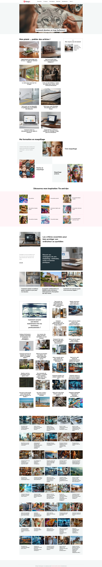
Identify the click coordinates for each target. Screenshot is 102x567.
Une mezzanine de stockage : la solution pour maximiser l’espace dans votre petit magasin (41, 376)
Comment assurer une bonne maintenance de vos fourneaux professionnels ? (34, 324)
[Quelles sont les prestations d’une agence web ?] (26, 382)
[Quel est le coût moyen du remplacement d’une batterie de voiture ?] (76, 368)
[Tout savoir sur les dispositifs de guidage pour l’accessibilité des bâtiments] (29, 96)
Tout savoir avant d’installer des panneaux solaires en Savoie (51, 108)
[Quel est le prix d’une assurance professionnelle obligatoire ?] (51, 49)
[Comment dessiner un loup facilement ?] (51, 18)
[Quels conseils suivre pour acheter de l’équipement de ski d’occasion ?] (59, 368)
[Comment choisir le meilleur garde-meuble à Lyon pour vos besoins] (29, 279)
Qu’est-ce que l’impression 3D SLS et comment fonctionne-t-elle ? (64, 428)
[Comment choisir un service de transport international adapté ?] (76, 385)
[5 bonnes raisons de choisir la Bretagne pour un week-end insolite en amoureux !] (51, 454)
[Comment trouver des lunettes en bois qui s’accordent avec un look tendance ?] (76, 488)
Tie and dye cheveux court (76, 208)
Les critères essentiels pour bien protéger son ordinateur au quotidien (55, 239)
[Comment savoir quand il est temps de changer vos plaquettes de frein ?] (64, 471)
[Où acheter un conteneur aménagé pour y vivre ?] (25, 540)
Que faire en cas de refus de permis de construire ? (25, 444)
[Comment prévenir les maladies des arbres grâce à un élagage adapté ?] (26, 364)
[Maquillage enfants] (75, 173)
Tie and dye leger (54, 219)
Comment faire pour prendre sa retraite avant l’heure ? (25, 495)
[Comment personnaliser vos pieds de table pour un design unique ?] (59, 331)
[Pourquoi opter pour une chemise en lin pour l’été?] (64, 507)
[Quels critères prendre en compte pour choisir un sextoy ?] (38, 420)
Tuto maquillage (71, 149)
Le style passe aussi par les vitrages (29, 83)
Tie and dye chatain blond (33, 208)
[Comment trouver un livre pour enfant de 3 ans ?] (76, 507)
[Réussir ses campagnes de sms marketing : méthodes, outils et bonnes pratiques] (72, 258)
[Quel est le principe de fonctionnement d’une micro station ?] (25, 507)
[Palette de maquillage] (27, 169)
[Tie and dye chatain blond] (23, 209)
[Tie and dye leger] (45, 220)
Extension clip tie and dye (55, 208)
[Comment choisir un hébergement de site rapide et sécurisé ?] (29, 120)
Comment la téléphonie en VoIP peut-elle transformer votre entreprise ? (38, 548)
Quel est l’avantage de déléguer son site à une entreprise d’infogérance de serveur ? (64, 531)
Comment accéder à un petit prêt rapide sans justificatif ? (38, 478)
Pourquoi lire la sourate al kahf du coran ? (76, 444)
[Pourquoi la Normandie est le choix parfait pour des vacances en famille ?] (26, 403)
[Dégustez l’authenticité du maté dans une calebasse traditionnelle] (76, 522)
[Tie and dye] (23, 199)
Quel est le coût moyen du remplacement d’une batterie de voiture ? (74, 359)
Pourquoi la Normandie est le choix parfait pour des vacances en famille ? (25, 394)
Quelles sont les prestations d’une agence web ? (25, 375)
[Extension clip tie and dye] (45, 209)
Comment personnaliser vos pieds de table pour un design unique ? (58, 323)
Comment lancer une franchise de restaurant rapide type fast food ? (25, 462)
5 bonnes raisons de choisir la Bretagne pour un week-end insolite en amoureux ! (51, 463)
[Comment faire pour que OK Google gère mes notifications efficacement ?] (59, 349)
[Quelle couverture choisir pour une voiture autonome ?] (76, 311)
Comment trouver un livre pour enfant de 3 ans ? (76, 514)
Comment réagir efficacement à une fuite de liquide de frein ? (38, 496)
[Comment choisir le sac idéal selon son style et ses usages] (69, 48)
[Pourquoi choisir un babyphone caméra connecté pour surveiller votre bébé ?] (64, 437)
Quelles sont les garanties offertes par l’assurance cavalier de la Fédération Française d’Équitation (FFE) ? (76, 549)
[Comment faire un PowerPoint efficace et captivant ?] (51, 437)
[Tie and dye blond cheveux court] (67, 220)
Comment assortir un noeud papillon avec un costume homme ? (50, 548)
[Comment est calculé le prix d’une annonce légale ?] (72, 279)
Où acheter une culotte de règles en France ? (37, 529)
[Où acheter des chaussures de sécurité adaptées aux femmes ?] (25, 420)
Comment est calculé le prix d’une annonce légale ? (71, 289)
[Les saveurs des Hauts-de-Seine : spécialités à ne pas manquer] (43, 345)
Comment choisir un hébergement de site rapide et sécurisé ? (29, 131)
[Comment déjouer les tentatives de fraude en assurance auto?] (25, 522)
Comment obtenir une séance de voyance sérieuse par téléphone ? (63, 462)
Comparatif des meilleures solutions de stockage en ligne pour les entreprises (51, 131)
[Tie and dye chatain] (23, 220)
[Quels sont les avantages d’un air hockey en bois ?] (51, 522)
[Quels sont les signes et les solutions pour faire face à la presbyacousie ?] (64, 540)
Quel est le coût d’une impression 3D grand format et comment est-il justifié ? (51, 479)
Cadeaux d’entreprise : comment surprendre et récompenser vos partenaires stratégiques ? (25, 337)
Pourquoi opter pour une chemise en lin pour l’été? (64, 514)
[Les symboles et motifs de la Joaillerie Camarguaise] (38, 454)
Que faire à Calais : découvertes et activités (41, 394)
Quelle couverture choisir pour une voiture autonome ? (74, 303)
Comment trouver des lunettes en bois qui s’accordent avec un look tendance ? (76, 496)
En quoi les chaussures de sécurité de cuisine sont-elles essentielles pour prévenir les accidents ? (63, 497)
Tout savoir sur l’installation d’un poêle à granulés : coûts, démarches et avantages (58, 304)
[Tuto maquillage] (52, 148)
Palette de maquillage (40, 168)
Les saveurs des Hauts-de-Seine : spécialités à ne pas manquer (41, 336)
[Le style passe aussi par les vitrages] (29, 73)
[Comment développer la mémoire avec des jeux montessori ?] (38, 507)
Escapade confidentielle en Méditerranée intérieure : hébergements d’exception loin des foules (50, 291)
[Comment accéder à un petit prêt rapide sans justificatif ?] (38, 471)
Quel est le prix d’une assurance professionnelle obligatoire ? (51, 61)
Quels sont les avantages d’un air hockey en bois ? (50, 529)
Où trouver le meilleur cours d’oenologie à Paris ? (25, 478)
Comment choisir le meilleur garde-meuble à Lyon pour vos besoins (29, 290)
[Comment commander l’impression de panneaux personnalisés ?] (76, 403)
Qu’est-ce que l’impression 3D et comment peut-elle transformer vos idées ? (76, 428)
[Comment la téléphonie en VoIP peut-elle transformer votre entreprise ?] (38, 540)
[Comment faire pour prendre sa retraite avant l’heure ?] (25, 488)
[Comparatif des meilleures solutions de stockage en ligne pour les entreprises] (51, 120)
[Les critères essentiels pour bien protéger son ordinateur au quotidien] (29, 239)
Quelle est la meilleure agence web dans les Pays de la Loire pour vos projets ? (51, 428)
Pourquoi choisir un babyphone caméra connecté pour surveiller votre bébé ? (63, 445)
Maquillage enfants (57, 173)
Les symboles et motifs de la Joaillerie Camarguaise (37, 462)
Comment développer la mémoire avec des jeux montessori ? (37, 514)
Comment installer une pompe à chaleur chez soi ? (58, 377)
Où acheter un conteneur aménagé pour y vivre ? (25, 547)
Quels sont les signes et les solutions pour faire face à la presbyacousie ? (64, 548)
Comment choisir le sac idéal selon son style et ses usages (77, 47)
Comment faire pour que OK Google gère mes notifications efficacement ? (58, 341)
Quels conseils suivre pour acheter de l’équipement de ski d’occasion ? (58, 359)
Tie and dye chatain (33, 219)
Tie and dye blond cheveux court (76, 219)
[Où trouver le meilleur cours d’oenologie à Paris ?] (25, 471)
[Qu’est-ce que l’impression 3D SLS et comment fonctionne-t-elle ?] (64, 420)
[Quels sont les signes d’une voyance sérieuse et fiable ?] (76, 348)
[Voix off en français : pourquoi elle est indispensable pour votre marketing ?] (76, 454)
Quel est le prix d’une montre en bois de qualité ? (58, 394)
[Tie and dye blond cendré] (67, 199)
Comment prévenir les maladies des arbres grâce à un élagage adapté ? (25, 355)
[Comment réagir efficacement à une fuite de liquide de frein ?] (38, 488)
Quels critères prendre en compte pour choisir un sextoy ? (38, 428)
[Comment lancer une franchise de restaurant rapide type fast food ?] (25, 454)
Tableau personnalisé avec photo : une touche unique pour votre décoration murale (41, 356)
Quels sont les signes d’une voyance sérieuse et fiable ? (74, 340)
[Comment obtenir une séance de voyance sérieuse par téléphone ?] (64, 454)
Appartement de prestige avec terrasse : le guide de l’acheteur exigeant (29, 61)
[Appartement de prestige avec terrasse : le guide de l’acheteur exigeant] (29, 49)
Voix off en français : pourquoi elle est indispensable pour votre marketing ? (76, 462)
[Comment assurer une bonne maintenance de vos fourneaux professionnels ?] (34, 310)
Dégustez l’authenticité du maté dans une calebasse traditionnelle (75, 530)
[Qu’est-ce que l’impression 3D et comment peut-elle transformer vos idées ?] (76, 420)
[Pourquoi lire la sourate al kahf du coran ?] (76, 437)
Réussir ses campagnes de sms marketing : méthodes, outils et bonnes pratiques (51, 259)
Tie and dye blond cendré (76, 198)
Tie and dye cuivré (55, 198)
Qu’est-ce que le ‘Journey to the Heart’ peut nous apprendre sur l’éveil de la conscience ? (76, 479)
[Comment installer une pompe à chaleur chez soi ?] (59, 385)
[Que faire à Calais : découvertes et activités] (43, 402)
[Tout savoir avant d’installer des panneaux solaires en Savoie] (51, 96)
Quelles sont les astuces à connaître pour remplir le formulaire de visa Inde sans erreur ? (51, 496)
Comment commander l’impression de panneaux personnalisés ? (74, 394)
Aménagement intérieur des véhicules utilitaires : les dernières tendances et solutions (38, 446)
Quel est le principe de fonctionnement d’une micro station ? (25, 514)
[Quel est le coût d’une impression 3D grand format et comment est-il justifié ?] (51, 471)
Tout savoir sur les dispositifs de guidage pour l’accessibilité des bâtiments (29, 108)
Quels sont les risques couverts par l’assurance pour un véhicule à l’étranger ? (74, 323)
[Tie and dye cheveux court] (67, 209)
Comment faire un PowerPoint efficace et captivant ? (51, 444)
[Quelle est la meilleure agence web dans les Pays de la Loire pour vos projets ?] (51, 420)
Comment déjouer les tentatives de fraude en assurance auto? (25, 530)
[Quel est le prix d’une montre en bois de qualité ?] (59, 402)
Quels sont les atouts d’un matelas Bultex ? (51, 514)
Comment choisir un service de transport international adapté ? (74, 377)
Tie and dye (31, 198)
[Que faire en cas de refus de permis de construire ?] (25, 437)
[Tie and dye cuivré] (45, 199)
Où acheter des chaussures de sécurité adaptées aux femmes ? (25, 428)
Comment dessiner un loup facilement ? (51, 30)
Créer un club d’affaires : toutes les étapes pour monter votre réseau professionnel (51, 84)
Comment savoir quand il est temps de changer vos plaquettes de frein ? (64, 479)
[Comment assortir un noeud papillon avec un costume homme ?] (51, 540)
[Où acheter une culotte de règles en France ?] (38, 522)
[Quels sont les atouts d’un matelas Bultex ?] (51, 507)
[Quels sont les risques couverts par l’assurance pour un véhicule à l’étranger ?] (76, 331)
